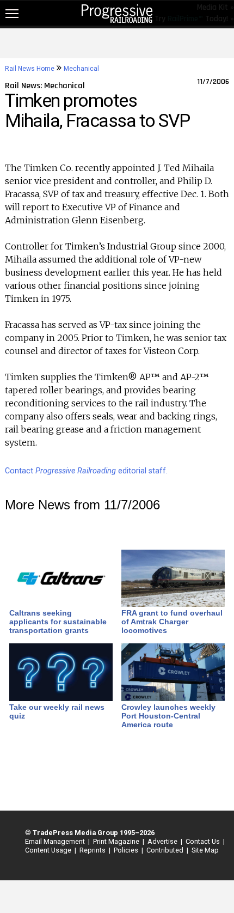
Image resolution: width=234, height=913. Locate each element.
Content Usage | (49, 850)
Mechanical (81, 68)
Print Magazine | (117, 841)
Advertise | (163, 841)
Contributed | (165, 850)
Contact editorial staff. (86, 471)
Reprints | (93, 850)
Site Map (205, 850)
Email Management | (56, 841)
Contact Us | (203, 841)
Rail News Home (29, 68)
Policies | (126, 850)
